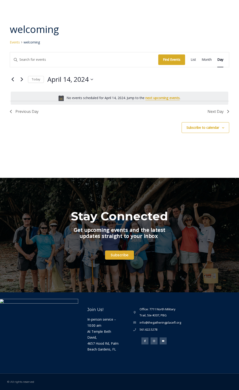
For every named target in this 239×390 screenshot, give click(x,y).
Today (36, 79)
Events (15, 42)
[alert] (119, 98)
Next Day (215, 111)
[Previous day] (12, 79)
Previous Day (27, 111)
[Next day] (22, 79)
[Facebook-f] (144, 340)
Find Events (171, 59)
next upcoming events (162, 98)
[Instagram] (154, 340)
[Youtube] (163, 340)
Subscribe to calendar (202, 127)
